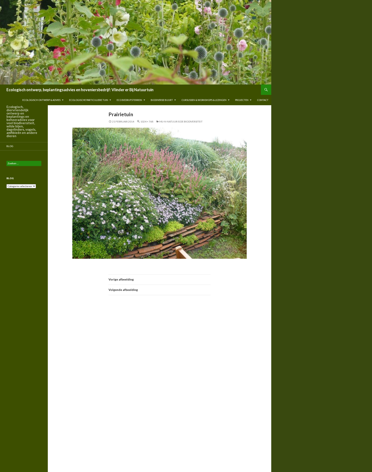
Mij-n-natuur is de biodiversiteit (181, 121)
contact (262, 100)
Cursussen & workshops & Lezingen (203, 100)
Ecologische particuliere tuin (88, 100)
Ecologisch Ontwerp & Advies (41, 100)
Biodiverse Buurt (162, 100)
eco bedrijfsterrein (129, 100)
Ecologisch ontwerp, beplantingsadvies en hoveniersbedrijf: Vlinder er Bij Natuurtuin (79, 89)
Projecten (241, 100)
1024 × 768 (146, 121)
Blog (9, 146)
